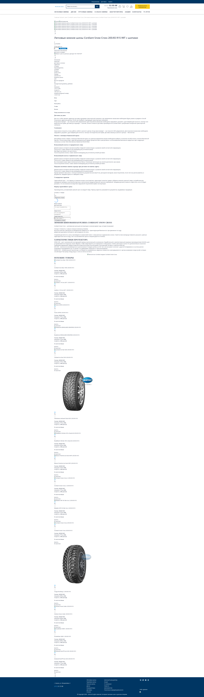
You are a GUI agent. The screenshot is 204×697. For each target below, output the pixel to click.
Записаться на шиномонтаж (142, 6)
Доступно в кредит (59, 52)
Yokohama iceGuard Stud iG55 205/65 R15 (66, 418)
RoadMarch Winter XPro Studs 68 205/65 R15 (66, 441)
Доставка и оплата (59, 63)
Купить (56, 279)
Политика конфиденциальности (113, 690)
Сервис (110, 1)
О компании (107, 684)
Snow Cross (57, 72)
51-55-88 (110, 5)
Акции (127, 12)
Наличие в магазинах (60, 50)
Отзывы (56, 66)
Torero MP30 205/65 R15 (61, 312)
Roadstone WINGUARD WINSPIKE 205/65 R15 (67, 335)
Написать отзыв (59, 197)
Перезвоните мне (112, 8)
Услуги (146, 12)
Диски (73, 12)
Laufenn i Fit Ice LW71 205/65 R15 (63, 290)
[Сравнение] (131, 6)
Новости (106, 686)
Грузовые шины (85, 12)
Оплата (89, 692)
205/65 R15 (57, 76)
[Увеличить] (55, 263)
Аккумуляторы (116, 12)
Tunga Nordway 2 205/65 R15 (62, 591)
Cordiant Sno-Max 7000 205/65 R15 (64, 267)
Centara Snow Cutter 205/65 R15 (63, 614)
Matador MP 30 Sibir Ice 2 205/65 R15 (64, 508)
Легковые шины (61, 12)
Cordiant (56, 69)
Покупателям (95, 1)
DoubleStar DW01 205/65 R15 (62, 636)
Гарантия (57, 64)
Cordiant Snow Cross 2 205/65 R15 (63, 485)
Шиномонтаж (108, 688)
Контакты (136, 12)
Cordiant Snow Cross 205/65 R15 (63, 530)
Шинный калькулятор (110, 680)
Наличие (56, 61)
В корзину (63, 48)
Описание (57, 60)
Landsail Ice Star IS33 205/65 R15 (63, 357)
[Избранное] (127, 6)
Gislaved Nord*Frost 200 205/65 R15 (64, 659)
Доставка (103, 1)
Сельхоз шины (101, 12)
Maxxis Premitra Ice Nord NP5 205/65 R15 (66, 463)
